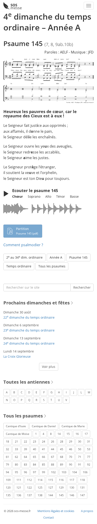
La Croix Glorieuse (17, 356)
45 (61, 449)
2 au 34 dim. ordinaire (24, 257)
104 (74, 472)
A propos (87, 511)
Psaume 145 (78, 257)
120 (8, 487)
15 (68, 434)
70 (70, 457)
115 (50, 480)
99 (43, 472)
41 (43, 449)
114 (40, 480)
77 (88, 457)
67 (52, 457)
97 (34, 472)
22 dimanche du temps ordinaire (29, 317)
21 (16, 441)
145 (61, 495)
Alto (48, 196)
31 (88, 441)
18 (7, 441)
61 (7, 457)
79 (7, 464)
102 (53, 472)
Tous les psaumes (51, 266)
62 (16, 457)
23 (34, 441)
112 (29, 480)
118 (82, 480)
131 (82, 487)
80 (16, 464)
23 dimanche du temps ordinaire (29, 330)
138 (40, 495)
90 (70, 464)
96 (25, 472)
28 (61, 441)
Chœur (17, 196)
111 (18, 480)
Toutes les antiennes (26, 382)
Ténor (60, 196)
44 (52, 449)
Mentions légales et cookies (55, 511)
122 (29, 487)
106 (85, 472)
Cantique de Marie (73, 426)
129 (61, 487)
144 (50, 495)
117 (71, 480)
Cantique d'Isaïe (16, 426)
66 (43, 457)
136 (18, 495)
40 (34, 449)
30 (79, 441)
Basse (74, 196)
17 (86, 434)
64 (25, 457)
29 (70, 441)
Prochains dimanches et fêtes (36, 303)
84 (34, 464)
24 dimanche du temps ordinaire (29, 343)
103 (64, 472)
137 (29, 495)
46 (70, 449)
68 (61, 457)
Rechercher (82, 287)
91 (79, 464)
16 (77, 434)
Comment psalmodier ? (23, 244)
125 (40, 487)
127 (50, 487)
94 (7, 472)
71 (79, 457)
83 (25, 464)
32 (7, 449)
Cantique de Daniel (44, 426)
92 (88, 464)
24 (43, 441)
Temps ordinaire (18, 266)
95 (16, 472)
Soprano (34, 196)
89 (61, 464)
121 (18, 487)
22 (25, 441)
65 (34, 457)
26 (52, 441)
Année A (56, 257)
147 (82, 495)
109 (8, 480)
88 (52, 464)
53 (88, 449)
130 (71, 487)
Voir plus (48, 366)
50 (79, 449)
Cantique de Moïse (17, 434)
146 (71, 495)
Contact (48, 517)
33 (16, 449)
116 (61, 480)
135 (8, 495)
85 (43, 464)
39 (25, 449)
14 (59, 434)
